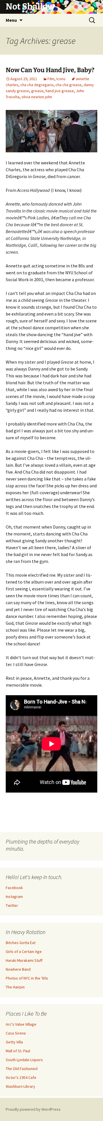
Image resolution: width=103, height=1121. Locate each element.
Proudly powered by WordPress (33, 1109)
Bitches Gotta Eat (20, 942)
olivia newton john (36, 96)
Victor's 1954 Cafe (21, 1077)
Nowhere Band (18, 969)
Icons (61, 78)
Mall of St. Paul (18, 1050)
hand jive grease (59, 90)
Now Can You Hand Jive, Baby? (50, 70)
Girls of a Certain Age (24, 951)
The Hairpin (15, 987)
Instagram (14, 896)
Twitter (12, 905)
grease (37, 90)
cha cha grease (69, 84)
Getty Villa (14, 1042)
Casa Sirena (16, 1033)
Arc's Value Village (21, 1024)
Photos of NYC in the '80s (27, 978)
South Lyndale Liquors (24, 1059)
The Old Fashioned (21, 1068)
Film (50, 78)
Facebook (14, 887)
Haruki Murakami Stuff (24, 960)
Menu (11, 20)
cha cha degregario (37, 84)
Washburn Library (20, 1086)
